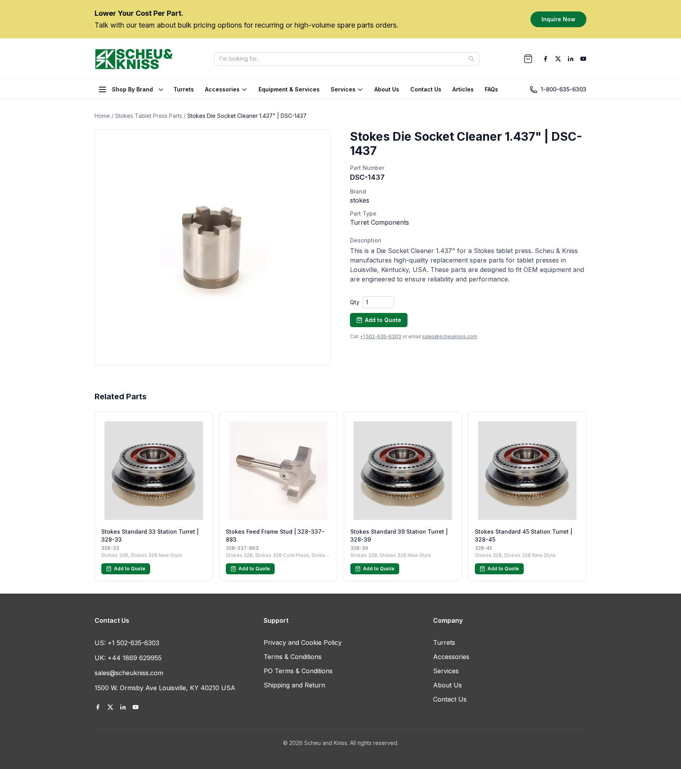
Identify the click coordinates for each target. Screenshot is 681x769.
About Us (386, 89)
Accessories (222, 89)
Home (102, 115)
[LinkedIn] (571, 59)
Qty (354, 302)
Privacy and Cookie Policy (303, 642)
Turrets (183, 89)
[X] (558, 59)
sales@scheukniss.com (449, 336)
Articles (463, 89)
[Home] (134, 59)
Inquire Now (558, 18)
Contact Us (425, 89)
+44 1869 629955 (135, 658)
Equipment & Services (289, 89)
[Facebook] (545, 59)
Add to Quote (383, 320)
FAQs (491, 89)
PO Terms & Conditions (298, 671)
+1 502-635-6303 (380, 336)
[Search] (471, 58)
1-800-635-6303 (563, 89)
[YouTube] (583, 59)
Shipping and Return (294, 685)
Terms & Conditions (293, 657)
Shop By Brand (132, 89)
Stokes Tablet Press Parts (148, 115)
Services (343, 89)
